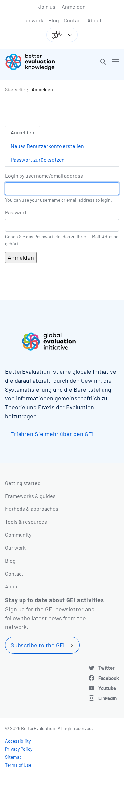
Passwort (16, 212)
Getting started (23, 483)
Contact (73, 20)
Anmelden (74, 6)
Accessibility (18, 741)
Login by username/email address (44, 175)
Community (18, 534)
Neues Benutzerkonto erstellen (47, 146)
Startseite (15, 89)
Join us (46, 6)
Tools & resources (26, 521)
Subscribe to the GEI (38, 645)
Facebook (108, 678)
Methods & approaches (31, 509)
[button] (103, 62)
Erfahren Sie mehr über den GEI (52, 433)
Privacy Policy (18, 749)
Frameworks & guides (30, 496)
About (94, 20)
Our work (32, 20)
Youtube (107, 688)
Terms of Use (18, 765)
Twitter (106, 668)
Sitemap (13, 757)
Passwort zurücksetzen (38, 159)
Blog (53, 20)
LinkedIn (107, 698)
